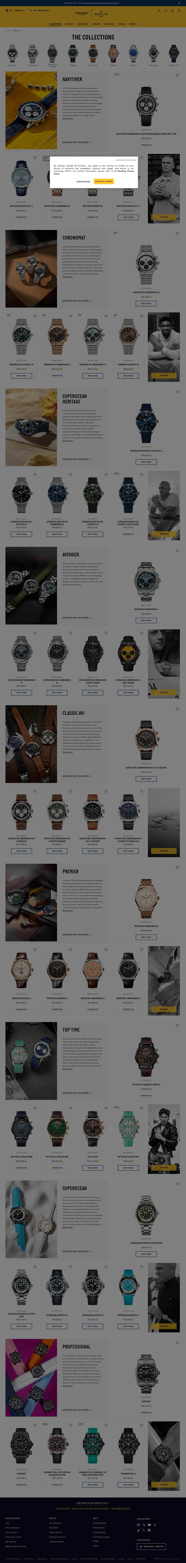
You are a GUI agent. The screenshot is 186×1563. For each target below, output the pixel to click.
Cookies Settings (83, 181)
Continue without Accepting (126, 160)
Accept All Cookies (103, 181)
